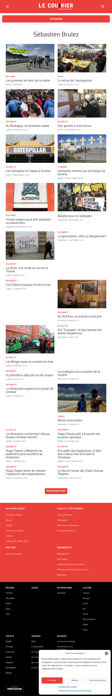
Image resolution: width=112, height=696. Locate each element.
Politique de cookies (67, 687)
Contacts (9, 536)
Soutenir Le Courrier (14, 531)
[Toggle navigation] (7, 6)
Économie (62, 167)
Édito (33, 641)
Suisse (34, 588)
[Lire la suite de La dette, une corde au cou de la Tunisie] (30, 245)
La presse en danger (66, 641)
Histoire (9, 657)
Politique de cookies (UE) (17, 541)
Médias (9, 673)
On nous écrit (37, 657)
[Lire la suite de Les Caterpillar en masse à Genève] (30, 148)
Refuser (74, 680)
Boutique (11, 548)
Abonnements (63, 554)
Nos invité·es (36, 663)
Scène (85, 614)
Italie (60, 77)
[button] (106, 653)
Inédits (85, 625)
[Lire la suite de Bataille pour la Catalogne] (82, 197)
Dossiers (62, 636)
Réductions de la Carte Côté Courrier (73, 570)
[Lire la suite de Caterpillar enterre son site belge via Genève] (82, 148)
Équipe (9, 520)
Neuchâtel (10, 598)
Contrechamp (37, 647)
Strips (85, 630)
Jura (8, 614)
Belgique (10, 77)
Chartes (9, 525)
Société (10, 636)
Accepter (52, 680)
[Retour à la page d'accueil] (56, 6)
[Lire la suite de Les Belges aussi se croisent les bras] (30, 339)
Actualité (63, 122)
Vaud (8, 609)
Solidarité (11, 122)
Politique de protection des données (74, 691)
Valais (8, 604)
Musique (86, 598)
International (65, 588)
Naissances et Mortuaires (68, 525)
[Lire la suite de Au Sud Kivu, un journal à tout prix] (82, 294)
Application (62, 575)
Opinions (36, 636)
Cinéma (61, 416)
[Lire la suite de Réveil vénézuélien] (82, 398)
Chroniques (36, 652)
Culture (87, 588)
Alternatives (11, 668)
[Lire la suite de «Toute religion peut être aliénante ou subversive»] (30, 197)
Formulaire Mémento (66, 531)
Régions (10, 588)
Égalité (9, 641)
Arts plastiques (89, 619)
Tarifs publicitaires (65, 515)
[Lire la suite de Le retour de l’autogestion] (82, 58)
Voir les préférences (97, 680)
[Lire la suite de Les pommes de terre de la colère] (30, 58)
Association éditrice (14, 515)
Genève (9, 593)
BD (84, 609)
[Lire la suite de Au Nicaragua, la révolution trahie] (30, 103)
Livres (85, 604)
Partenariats (62, 520)
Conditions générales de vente (70, 564)
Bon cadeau (62, 559)
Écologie (9, 647)
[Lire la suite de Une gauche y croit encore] (82, 103)
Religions (10, 215)
